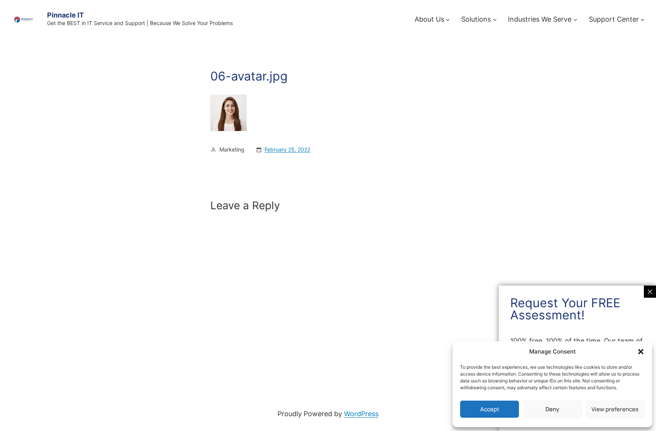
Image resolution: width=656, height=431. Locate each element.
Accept (489, 409)
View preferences (615, 409)
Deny (552, 409)
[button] (641, 351)
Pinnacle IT (65, 15)
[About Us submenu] (448, 19)
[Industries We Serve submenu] (575, 19)
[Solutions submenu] (495, 19)
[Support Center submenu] (642, 19)
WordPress (361, 414)
